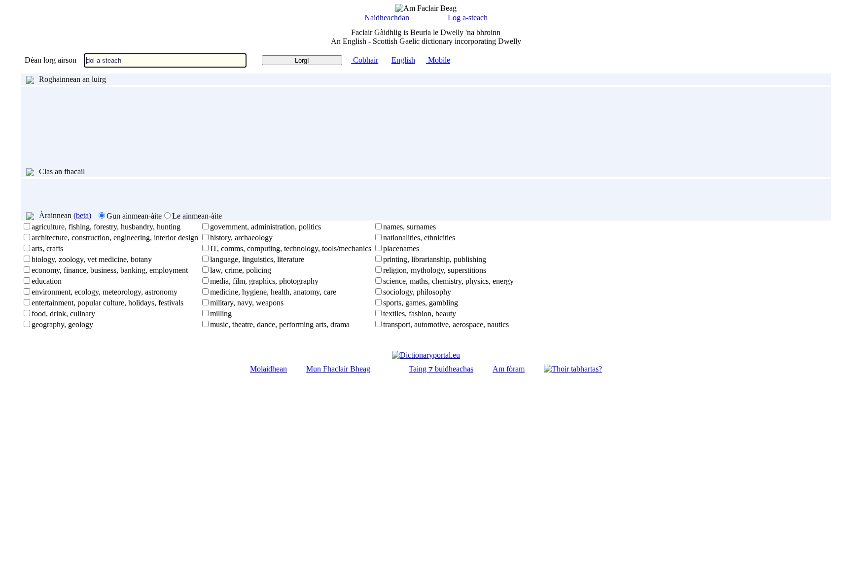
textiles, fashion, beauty (419, 313)
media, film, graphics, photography (264, 281)
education (47, 281)
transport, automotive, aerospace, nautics (446, 324)
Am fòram (509, 369)
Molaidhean (268, 369)
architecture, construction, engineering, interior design (115, 237)
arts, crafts (47, 248)
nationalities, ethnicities (419, 237)
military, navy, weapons (247, 303)
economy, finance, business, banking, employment (110, 270)
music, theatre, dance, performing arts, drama (280, 324)
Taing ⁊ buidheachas (441, 369)
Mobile (438, 60)
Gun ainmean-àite (134, 216)
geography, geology (62, 324)
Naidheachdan (386, 17)
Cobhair (364, 60)
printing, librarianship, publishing (434, 259)
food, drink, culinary (63, 313)
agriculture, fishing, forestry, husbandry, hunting (106, 227)
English (403, 60)
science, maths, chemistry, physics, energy (448, 281)
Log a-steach (468, 17)
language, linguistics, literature (257, 259)
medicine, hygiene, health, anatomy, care (273, 292)
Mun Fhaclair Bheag (338, 369)
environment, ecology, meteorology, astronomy (105, 292)
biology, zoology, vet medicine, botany (92, 259)
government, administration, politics (265, 227)
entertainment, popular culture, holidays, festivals (107, 303)
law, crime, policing (240, 270)
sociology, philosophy (417, 292)
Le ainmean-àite (197, 216)
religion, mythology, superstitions (434, 270)
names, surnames (409, 227)
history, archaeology (241, 237)
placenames (401, 248)
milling (221, 313)
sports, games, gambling (420, 303)
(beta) (82, 215)
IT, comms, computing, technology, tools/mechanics (290, 248)
